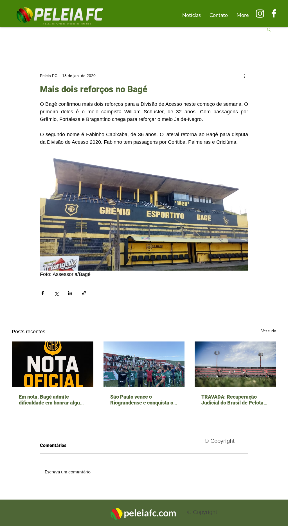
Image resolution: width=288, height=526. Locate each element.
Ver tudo (268, 331)
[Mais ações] (244, 75)
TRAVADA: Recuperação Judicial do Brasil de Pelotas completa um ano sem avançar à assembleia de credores (233, 400)
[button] (269, 29)
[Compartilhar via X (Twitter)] (56, 293)
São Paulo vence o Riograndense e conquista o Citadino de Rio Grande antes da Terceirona (143, 400)
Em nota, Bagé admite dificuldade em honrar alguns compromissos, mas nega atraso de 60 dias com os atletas (52, 400)
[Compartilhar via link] (84, 293)
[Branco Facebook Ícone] (273, 13)
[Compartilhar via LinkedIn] (70, 293)
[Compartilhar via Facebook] (42, 293)
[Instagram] (260, 13)
